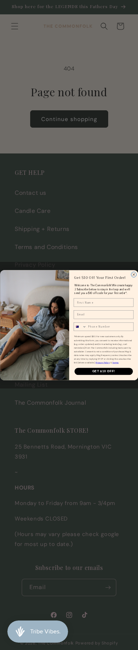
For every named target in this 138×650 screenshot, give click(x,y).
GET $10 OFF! (103, 371)
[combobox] (80, 326)
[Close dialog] (133, 274)
